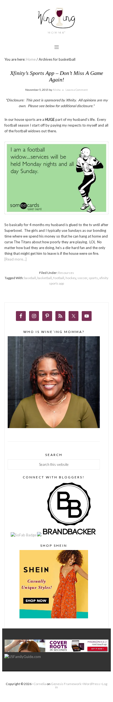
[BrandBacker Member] (69, 535)
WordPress (91, 684)
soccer (82, 278)
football (58, 278)
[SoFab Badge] (24, 535)
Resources (66, 273)
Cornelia (39, 684)
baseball (30, 278)
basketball (44, 278)
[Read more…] (15, 259)
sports (93, 278)
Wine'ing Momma (56, 21)
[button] (56, 47)
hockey (71, 278)
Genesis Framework (66, 684)
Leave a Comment (77, 89)
